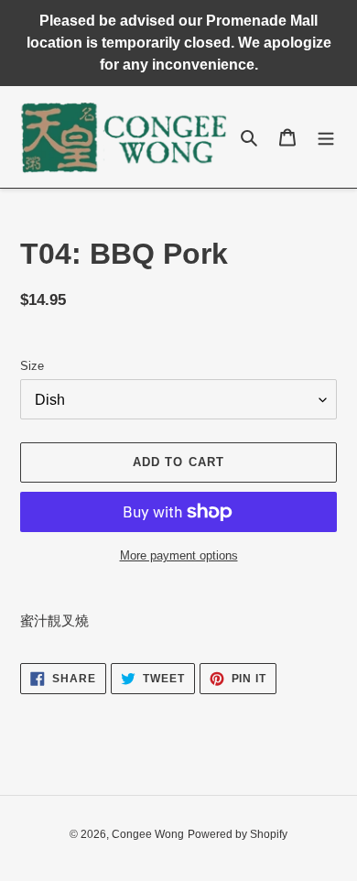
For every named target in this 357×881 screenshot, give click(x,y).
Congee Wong (148, 834)
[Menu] (326, 137)
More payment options (179, 555)
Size (32, 366)
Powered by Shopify (237, 834)
